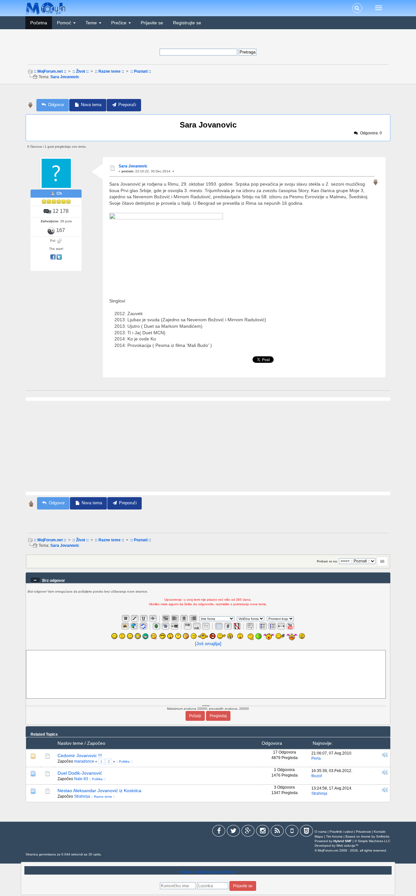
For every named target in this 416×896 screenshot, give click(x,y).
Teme (91, 22)
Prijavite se (152, 22)
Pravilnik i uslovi (341, 831)
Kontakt (379, 831)
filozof (316, 776)
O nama (321, 831)
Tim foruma (334, 836)
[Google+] (247, 832)
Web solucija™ (347, 845)
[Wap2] (291, 832)
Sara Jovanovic (64, 77)
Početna (38, 22)
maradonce (84, 761)
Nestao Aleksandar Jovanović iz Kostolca (99, 790)
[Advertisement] (207, 93)
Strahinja (82, 796)
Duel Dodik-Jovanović (80, 773)
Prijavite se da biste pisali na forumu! (208, 872)
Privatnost (363, 831)
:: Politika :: (124, 761)
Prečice (119, 22)
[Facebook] (218, 832)
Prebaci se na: (327, 561)
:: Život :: (80, 71)
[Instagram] (262, 832)
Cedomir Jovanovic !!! (80, 755)
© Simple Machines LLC (372, 841)
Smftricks (382, 836)
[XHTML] (306, 832)
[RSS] (277, 832)
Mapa (319, 836)
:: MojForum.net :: (50, 71)
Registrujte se (187, 22)
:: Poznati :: (140, 71)
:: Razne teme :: (109, 71)
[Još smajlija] (208, 643)
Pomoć (64, 22)
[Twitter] (233, 832)
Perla (316, 758)
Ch (59, 193)
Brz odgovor (53, 580)
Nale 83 (81, 779)
